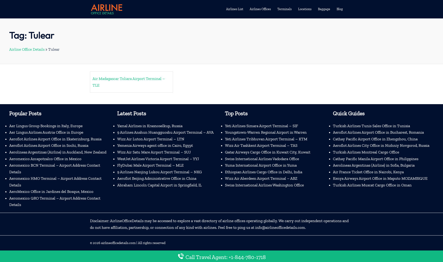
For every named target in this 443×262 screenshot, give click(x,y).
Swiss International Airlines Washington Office (264, 185)
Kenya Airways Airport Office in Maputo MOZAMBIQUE (380, 178)
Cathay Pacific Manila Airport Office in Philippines (375, 158)
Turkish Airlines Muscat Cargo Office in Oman (372, 185)
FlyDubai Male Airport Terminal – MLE (150, 165)
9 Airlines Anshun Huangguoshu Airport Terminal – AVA (165, 132)
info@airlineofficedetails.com (280, 227)
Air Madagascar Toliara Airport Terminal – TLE (129, 82)
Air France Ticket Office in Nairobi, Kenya (368, 172)
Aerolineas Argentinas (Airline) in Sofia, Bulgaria (374, 165)
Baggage (324, 9)
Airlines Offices (260, 9)
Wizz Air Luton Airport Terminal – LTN (150, 139)
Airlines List (234, 9)
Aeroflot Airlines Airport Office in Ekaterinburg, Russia (55, 139)
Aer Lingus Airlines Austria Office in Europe (46, 132)
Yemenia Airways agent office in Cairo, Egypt (155, 145)
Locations (304, 9)
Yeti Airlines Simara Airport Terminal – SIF (261, 126)
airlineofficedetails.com (118, 243)
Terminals (284, 9)
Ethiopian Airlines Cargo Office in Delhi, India (263, 172)
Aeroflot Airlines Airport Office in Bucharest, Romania (378, 132)
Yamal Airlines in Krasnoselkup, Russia (150, 126)
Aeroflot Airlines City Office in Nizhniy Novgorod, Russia (381, 145)
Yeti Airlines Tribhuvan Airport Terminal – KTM (266, 139)
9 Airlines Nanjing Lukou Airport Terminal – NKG (159, 172)
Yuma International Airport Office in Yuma (261, 165)
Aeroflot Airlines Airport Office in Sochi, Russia (48, 145)
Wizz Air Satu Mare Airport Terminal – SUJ (154, 152)
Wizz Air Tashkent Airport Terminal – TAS (261, 145)
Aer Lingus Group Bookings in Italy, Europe (46, 126)
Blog (340, 9)
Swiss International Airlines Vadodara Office (262, 158)
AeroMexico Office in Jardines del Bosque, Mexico (51, 191)
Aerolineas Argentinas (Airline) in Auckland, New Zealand (57, 152)
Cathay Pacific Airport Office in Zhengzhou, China (375, 139)
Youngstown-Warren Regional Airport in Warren (266, 132)
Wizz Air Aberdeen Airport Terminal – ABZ (261, 178)
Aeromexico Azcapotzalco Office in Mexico (45, 158)
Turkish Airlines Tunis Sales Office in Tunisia (371, 126)
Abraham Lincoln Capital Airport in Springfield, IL (159, 185)
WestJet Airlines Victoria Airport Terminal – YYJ (158, 158)
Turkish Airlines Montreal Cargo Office (366, 152)
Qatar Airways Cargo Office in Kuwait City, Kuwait (267, 152)
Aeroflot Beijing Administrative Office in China (156, 178)
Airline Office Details (27, 49)
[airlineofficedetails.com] (106, 8)
